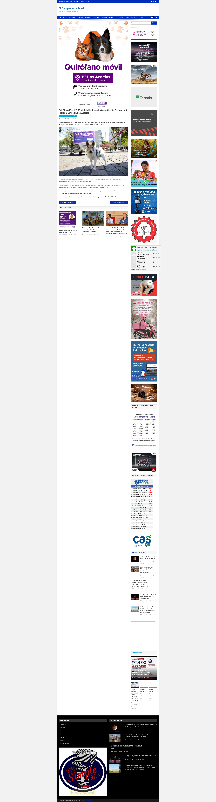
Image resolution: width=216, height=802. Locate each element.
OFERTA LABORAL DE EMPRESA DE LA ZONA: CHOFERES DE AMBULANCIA (143, 672)
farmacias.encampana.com (141, 269)
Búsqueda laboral (142, 690)
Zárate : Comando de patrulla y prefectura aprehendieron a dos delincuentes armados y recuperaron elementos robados (68, 202)
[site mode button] (152, 17)
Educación (63, 731)
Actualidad (72, 17)
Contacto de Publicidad (79, 1)
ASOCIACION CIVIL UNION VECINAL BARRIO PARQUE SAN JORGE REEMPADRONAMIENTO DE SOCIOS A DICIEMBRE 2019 (140, 583)
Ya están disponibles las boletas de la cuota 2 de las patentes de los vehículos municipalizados (120, 202)
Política (111, 17)
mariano (74, 118)
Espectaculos (119, 17)
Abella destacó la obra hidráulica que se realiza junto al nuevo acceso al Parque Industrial (147, 569)
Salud (127, 17)
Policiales (80, 17)
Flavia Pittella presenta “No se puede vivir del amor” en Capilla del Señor (148, 596)
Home (65, 17)
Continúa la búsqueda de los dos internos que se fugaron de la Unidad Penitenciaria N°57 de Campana (148, 609)
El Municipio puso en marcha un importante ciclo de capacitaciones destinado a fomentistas (92, 229)
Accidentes (88, 17)
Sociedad (104, 17)
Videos (142, 17)
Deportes (96, 17)
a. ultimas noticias (64, 116)
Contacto (88, 1)
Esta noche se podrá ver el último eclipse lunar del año (148, 557)
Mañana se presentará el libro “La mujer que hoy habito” (68, 231)
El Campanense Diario (72, 8)
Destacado (134, 17)
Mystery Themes (88, 800)
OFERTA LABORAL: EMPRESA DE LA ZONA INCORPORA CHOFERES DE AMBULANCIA (134, 695)
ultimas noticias (64, 743)
